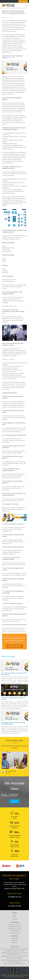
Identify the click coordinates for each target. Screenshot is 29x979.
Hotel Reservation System (14, 928)
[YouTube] (13, 971)
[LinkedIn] (13, 969)
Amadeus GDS (14, 938)
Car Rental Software (14, 931)
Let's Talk (14, 801)
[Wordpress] (10, 971)
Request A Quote (14, 646)
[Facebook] (10, 969)
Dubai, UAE (7, 772)
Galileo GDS (14, 940)
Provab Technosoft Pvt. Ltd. (16, 975)
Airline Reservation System (14, 926)
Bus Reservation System (14, 933)
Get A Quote (11, 57)
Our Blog (14, 919)
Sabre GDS (14, 942)
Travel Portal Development (14, 924)
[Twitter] (17, 969)
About (14, 915)
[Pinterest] (17, 971)
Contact (14, 917)
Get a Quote (23, 1)
